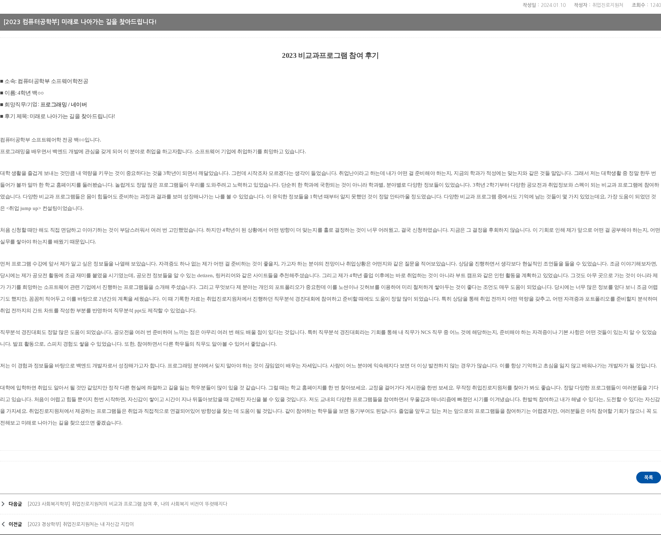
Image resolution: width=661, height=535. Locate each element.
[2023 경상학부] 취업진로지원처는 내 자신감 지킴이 (81, 524)
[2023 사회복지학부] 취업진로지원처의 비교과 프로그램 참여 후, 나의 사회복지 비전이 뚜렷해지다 (127, 504)
